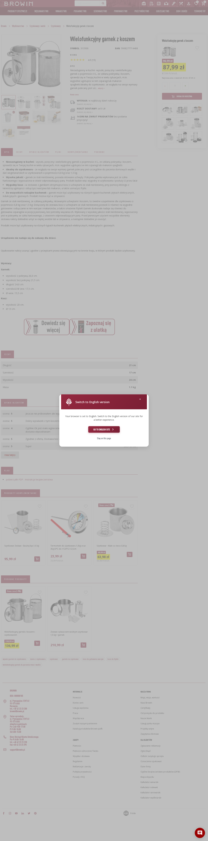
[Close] (140, 399)
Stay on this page (104, 438)
